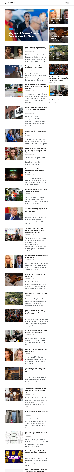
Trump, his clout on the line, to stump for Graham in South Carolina (36, 67)
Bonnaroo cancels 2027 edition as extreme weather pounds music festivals (35, 170)
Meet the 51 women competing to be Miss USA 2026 (36, 350)
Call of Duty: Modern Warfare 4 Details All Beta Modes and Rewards (36, 331)
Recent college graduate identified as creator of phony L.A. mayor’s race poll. (36, 131)
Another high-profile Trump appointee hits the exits (36, 412)
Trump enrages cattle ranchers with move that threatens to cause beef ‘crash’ (35, 390)
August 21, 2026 (13, 40)
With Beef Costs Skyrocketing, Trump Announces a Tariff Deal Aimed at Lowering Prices (36, 209)
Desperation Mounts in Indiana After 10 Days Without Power (36, 190)
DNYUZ (11, 3)
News (10, 29)
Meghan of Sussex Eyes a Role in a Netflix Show (24, 34)
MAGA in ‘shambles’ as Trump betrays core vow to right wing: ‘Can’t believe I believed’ (36, 311)
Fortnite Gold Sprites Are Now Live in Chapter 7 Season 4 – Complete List (36, 451)
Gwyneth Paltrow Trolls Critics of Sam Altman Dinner (36, 256)
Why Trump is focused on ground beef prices (35, 275)
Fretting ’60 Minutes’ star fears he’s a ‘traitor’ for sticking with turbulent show (36, 109)
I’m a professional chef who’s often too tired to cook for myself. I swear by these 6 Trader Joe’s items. (35, 150)
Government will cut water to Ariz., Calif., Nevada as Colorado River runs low (36, 369)
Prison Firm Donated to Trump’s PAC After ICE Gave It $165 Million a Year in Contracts (36, 86)
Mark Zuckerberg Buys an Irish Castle (36, 293)
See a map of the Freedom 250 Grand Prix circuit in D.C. (36, 433)
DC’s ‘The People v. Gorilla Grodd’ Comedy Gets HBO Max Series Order (36, 48)
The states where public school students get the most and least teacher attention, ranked (34, 230)
